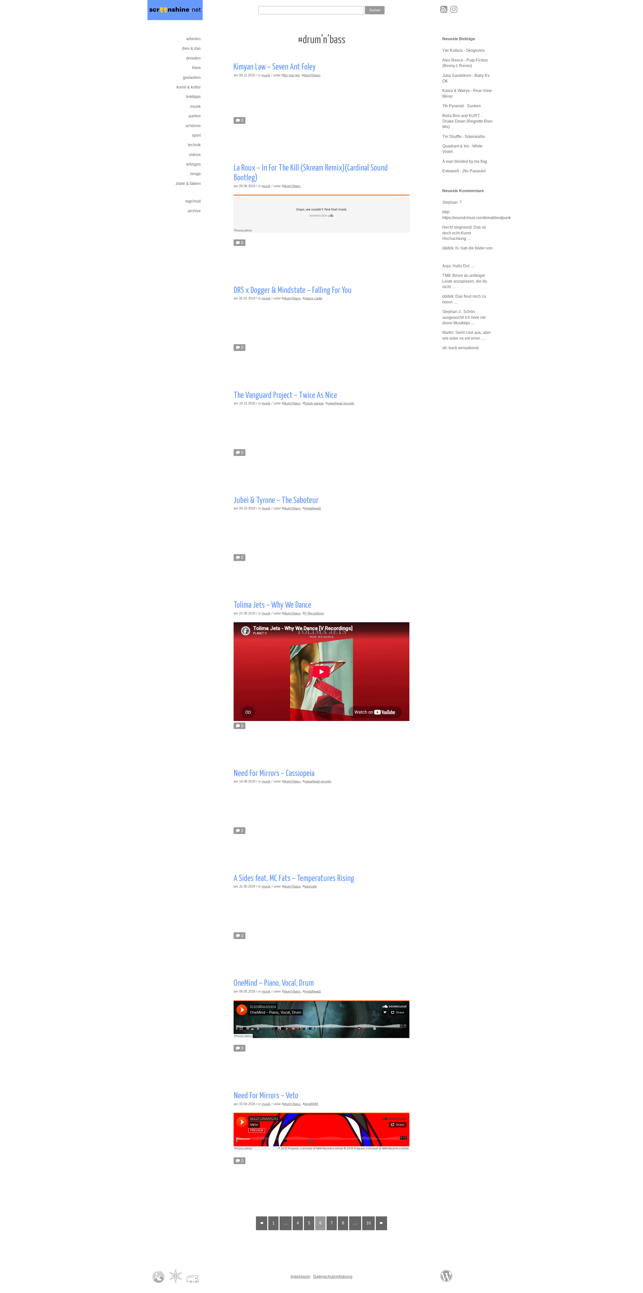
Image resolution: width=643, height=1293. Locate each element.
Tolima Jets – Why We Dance (272, 605)
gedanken (192, 77)
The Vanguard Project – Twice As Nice (285, 395)
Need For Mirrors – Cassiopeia (274, 773)
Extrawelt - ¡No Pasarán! (464, 171)
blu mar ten (291, 75)
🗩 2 (239, 831)
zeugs (195, 174)
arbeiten (193, 39)
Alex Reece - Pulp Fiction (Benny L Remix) (465, 63)
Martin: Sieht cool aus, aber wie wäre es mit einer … (466, 335)
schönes (193, 126)
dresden (193, 58)
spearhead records (340, 403)
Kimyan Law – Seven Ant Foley (275, 67)
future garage (314, 403)
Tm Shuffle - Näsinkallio (463, 136)
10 (368, 1223)
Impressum (300, 1276)
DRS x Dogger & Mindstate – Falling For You (293, 290)
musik (195, 106)
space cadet (313, 298)
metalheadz (312, 508)
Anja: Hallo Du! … (458, 266)
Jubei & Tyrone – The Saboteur (276, 500)
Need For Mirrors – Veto (266, 1096)
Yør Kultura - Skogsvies (463, 50)
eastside (310, 886)
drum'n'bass (311, 75)
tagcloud (193, 201)
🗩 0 (239, 120)
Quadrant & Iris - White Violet (462, 149)
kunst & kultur (189, 87)
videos (195, 154)
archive (194, 211)
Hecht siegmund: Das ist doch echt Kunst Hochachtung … (464, 233)
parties (195, 116)
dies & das (191, 48)
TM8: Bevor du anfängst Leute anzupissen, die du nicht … (464, 281)
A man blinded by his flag (464, 161)
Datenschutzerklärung (332, 1276)
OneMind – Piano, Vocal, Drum (274, 983)
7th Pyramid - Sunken (461, 106)
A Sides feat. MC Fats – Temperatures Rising (294, 878)
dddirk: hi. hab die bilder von (467, 248)
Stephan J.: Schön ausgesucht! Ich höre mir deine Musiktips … (464, 317)
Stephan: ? (452, 202)
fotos (196, 68)
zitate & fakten (188, 183)
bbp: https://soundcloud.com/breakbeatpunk (469, 215)
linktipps (193, 96)
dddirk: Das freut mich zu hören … (464, 299)
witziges (193, 164)
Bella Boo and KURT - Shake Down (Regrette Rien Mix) (467, 121)
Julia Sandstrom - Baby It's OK (466, 78)
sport (196, 135)
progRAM (311, 1104)
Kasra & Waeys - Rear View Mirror (467, 93)
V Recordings (314, 613)
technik (194, 145)
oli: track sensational (460, 348)
